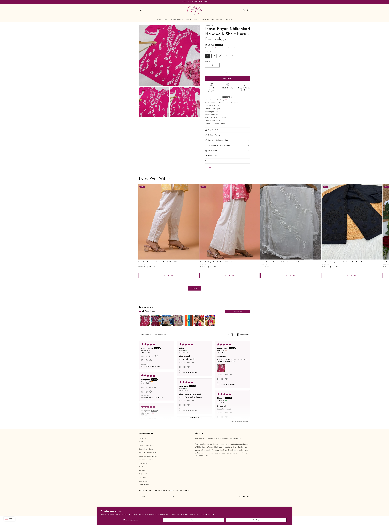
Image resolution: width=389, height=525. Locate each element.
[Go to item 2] (156, 320)
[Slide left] (190, 282)
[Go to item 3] (166, 320)
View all (195, 288)
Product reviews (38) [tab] (146, 334)
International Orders (146, 460)
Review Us (238, 311)
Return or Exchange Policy (148, 452)
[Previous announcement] (139, 2)
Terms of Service (145, 485)
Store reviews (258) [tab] (160, 334)
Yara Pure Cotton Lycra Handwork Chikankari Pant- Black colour (343, 262)
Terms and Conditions (146, 445)
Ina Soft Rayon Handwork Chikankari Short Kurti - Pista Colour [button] (189, 373)
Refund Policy (143, 481)
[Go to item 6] (199, 320)
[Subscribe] (173, 496)
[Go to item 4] (177, 320)
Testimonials (143, 474)
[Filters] (235, 334)
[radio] (207, 56)
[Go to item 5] (188, 320)
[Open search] (229, 334)
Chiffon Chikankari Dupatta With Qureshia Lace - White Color (280, 262)
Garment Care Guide (146, 449)
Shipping (218, 48)
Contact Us (143, 438)
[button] (141, 10)
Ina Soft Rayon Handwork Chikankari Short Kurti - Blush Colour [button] (151, 366)
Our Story (142, 477)
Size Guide (142, 467)
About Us (142, 470)
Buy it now (227, 78)
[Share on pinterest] (150, 360)
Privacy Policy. (208, 514)
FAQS (141, 442)
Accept (193, 520)
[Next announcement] (249, 2)
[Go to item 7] (210, 320)
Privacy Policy (143, 463)
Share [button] (209, 167)
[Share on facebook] (142, 360)
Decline (256, 520)
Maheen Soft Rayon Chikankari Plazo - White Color (216, 262)
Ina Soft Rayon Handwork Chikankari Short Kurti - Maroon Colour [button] (228, 384)
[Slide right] (199, 282)
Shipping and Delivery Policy (148, 456)
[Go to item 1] (145, 320)
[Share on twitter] (146, 360)
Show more (193, 417)
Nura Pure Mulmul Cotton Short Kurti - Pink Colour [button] (152, 397)
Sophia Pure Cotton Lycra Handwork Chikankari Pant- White (158, 262)
